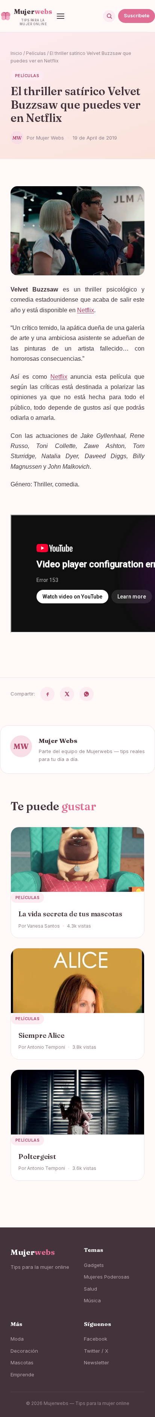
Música (92, 1300)
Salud (90, 1289)
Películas (36, 53)
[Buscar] (109, 16)
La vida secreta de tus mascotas (70, 914)
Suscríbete (136, 15)
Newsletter (96, 1362)
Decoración (24, 1351)
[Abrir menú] (60, 16)
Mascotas (22, 1362)
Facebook (95, 1339)
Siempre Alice (41, 1035)
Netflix (85, 310)
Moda (17, 1339)
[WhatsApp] (86, 694)
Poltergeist (37, 1156)
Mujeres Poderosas (106, 1277)
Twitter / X (96, 1351)
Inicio (16, 53)
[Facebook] (47, 694)
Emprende (22, 1374)
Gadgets (94, 1265)
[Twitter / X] (67, 694)
